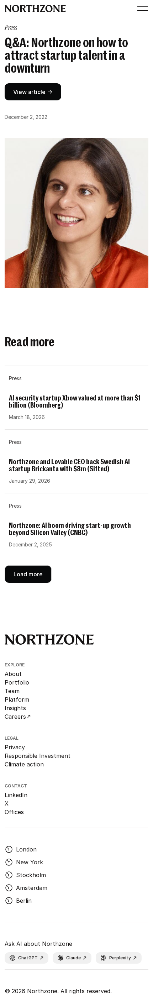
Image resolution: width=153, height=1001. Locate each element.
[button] (141, 8)
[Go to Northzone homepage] (35, 8)
